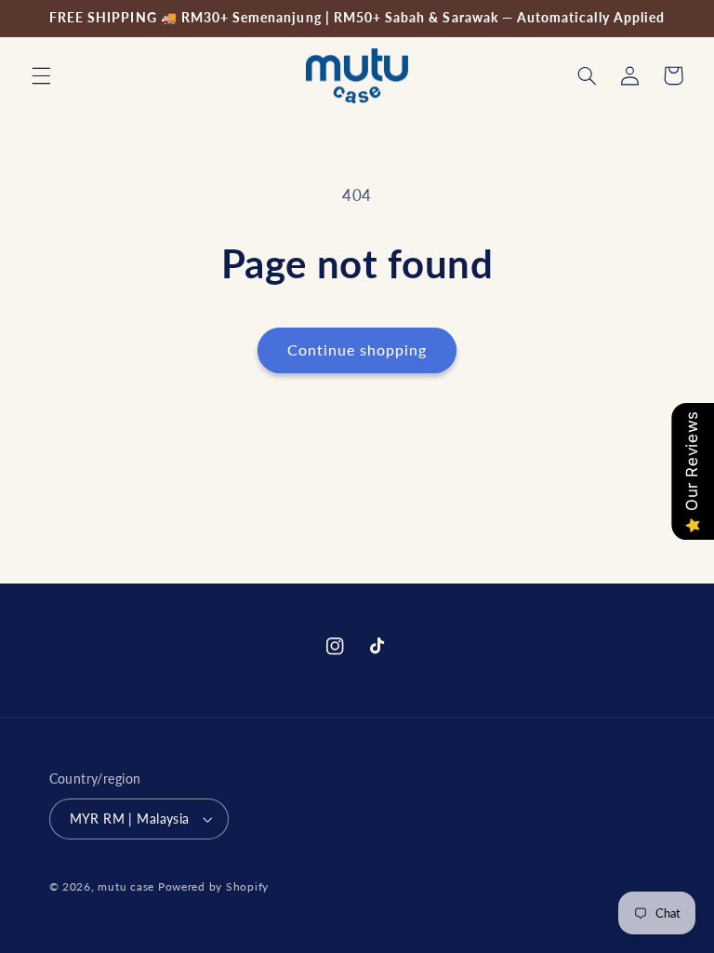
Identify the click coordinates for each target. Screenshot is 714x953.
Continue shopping (357, 349)
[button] (41, 75)
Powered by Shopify (213, 886)
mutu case (126, 886)
